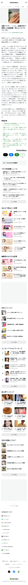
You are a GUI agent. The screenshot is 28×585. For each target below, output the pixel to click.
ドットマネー (6, 519)
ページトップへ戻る (14, 505)
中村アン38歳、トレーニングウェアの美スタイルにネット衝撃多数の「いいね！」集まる (8, 430)
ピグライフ (5, 543)
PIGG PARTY (6, 536)
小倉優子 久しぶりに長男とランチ (15, 457)
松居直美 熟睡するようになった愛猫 (16, 463)
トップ (3, 6)
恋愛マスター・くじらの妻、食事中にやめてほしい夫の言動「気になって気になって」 (14, 129)
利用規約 (7, 564)
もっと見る (14, 201)
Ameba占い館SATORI (8, 546)
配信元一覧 (5, 561)
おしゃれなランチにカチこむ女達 (15, 445)
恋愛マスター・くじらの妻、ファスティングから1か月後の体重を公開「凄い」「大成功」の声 (14, 145)
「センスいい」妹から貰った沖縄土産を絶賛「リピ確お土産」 (14, 178)
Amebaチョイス (6, 516)
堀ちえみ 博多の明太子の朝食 (14, 469)
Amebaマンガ (6, 539)
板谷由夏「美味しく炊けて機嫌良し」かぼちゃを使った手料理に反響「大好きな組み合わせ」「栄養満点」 (18, 381)
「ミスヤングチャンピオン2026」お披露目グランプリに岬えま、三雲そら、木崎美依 (21, 417)
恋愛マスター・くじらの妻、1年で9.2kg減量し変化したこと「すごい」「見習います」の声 (14, 135)
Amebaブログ (6, 526)
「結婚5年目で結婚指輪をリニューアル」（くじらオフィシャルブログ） (14, 124)
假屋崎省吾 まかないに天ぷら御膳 (15, 451)
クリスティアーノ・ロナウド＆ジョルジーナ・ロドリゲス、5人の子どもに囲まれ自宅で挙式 (18, 366)
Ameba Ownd (6, 529)
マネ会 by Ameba (7, 522)
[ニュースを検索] (26, 2)
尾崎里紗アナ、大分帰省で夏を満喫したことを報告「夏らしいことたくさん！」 (14, 172)
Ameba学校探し (6, 553)
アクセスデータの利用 (14, 567)
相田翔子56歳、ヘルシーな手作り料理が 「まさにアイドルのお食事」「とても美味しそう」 (18, 359)
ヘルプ (24, 561)
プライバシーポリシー (17, 564)
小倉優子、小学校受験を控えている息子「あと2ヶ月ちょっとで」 (14, 189)
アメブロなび (6, 550)
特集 (23, 6)
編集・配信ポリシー (15, 561)
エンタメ (9, 6)
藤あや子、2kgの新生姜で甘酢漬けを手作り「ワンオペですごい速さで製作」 (14, 195)
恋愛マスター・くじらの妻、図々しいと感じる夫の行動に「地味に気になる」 (14, 140)
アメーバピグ (6, 533)
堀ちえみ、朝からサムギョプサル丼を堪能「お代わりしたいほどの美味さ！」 (14, 184)
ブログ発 (17, 6)
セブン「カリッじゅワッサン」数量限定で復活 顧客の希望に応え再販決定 (8, 417)
